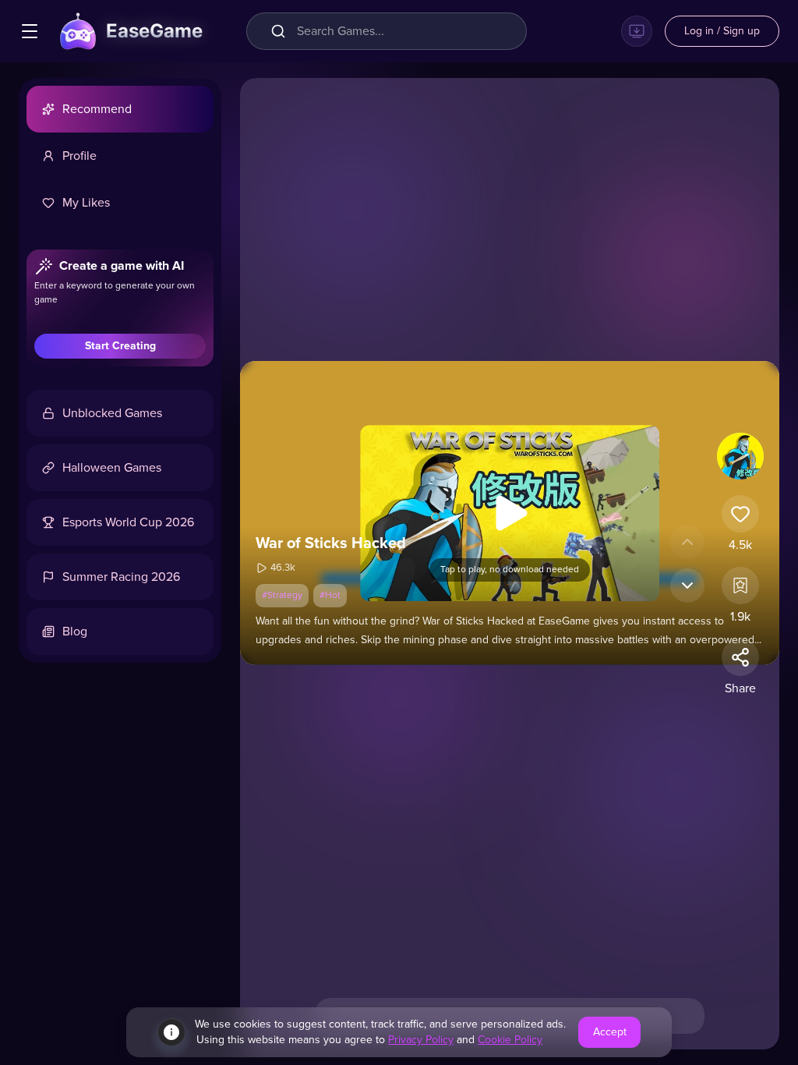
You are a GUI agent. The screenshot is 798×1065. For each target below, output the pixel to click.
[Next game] (687, 585)
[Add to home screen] (636, 31)
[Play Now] (509, 513)
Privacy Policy (421, 1040)
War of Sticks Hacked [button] (331, 543)
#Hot (330, 595)
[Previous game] (687, 542)
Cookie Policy (510, 1040)
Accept (610, 1032)
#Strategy (282, 595)
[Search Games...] (281, 31)
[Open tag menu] (30, 31)
